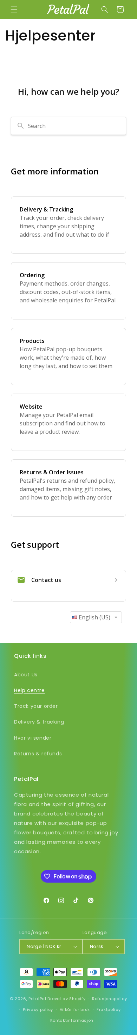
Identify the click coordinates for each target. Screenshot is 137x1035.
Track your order (36, 706)
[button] (14, 9)
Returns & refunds (38, 753)
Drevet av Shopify (66, 998)
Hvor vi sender (32, 737)
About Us (26, 674)
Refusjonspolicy (109, 998)
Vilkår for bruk (75, 1009)
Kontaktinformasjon (72, 1020)
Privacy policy (38, 1009)
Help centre (29, 690)
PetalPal (37, 998)
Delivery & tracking (39, 721)
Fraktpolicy (109, 1009)
